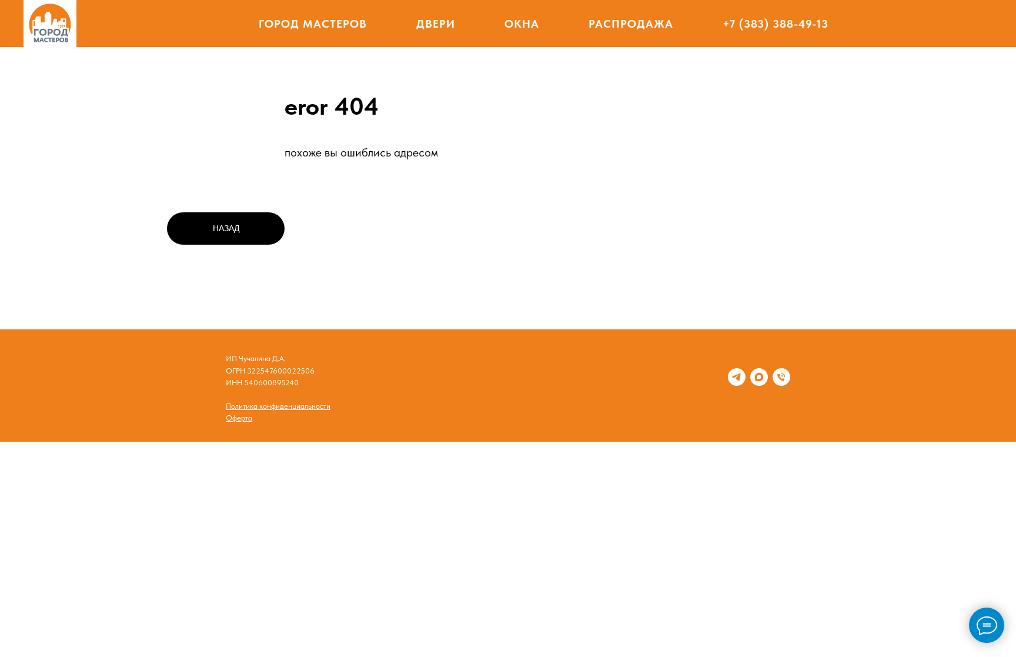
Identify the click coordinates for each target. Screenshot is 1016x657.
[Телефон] (781, 377)
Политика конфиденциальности (278, 406)
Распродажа (631, 24)
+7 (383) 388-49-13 (775, 24)
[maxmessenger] (759, 377)
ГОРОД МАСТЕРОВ (313, 24)
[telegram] (737, 377)
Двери (435, 24)
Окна (521, 24)
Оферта (239, 417)
